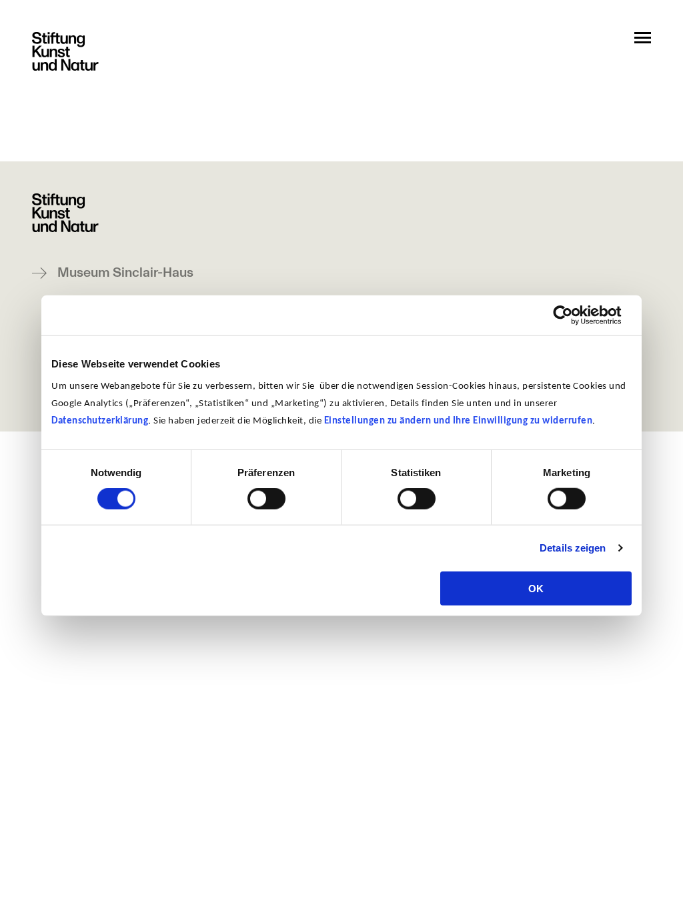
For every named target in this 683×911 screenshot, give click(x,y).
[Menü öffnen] (642, 37)
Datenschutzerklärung (99, 420)
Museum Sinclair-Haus (125, 273)
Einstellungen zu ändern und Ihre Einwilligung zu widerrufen (458, 420)
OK (536, 588)
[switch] (266, 499)
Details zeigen (573, 548)
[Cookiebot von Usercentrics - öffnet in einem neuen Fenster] (573, 315)
